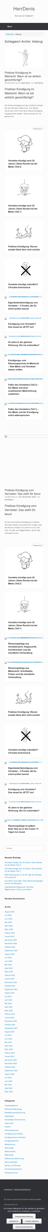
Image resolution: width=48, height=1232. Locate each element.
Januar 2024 (9, 1017)
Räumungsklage (11, 1162)
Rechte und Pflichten (13, 1165)
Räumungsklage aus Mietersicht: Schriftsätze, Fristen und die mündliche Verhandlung (21, 672)
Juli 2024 (8, 996)
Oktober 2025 (10, 947)
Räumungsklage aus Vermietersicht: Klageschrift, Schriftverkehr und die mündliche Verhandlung (22, 648)
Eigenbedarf (9, 1116)
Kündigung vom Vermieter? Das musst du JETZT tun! (22, 325)
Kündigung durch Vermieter (15, 1137)
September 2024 (11, 989)
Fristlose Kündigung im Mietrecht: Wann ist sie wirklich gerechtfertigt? (23, 76)
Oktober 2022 (10, 1067)
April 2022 (8, 1088)
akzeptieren (13, 1221)
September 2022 (11, 1070)
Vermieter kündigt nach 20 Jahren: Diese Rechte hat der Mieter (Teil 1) (22, 208)
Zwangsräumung (11, 1172)
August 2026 (9, 911)
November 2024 (11, 982)
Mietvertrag (9, 1155)
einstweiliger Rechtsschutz (15, 1119)
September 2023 (11, 1028)
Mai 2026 (8, 922)
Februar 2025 (10, 975)
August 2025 (9, 954)
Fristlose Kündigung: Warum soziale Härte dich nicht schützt (24, 248)
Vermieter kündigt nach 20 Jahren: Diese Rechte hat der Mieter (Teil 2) (22, 163)
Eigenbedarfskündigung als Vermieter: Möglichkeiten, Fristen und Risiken (19, 888)
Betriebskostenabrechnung (15, 1112)
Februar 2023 (10, 1053)
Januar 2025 (9, 978)
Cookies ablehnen (32, 1221)
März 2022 (9, 1091)
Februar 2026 (10, 933)
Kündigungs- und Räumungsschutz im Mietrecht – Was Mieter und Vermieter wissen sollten (23, 365)
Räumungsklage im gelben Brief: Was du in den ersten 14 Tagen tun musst (23, 828)
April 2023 (8, 1045)
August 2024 (9, 992)
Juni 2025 (8, 961)
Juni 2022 (8, 1081)
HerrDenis (39, 83)
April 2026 (8, 925)
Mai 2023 (8, 1042)
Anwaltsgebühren (11, 1105)
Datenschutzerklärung (24, 1216)
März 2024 (9, 1010)
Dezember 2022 (11, 1060)
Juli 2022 (8, 1077)
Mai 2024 (8, 1003)
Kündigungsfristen (12, 1140)
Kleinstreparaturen (12, 1130)
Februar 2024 (10, 1014)
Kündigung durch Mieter (14, 1133)
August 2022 (9, 1074)
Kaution (8, 1126)
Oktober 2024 (10, 985)
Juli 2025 (8, 957)
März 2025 (9, 971)
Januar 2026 (9, 936)
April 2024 (8, 1007)
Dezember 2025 (11, 940)
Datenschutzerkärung (22, 1189)
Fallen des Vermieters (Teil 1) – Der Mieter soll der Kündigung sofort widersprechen (23, 412)
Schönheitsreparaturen (13, 1169)
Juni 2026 (8, 918)
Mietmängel (9, 1148)
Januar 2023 (9, 1056)
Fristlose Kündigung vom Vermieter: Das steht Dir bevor (23, 492)
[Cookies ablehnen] (44, 1218)
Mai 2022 (8, 1084)
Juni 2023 (8, 1038)
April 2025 (8, 968)
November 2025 (11, 943)
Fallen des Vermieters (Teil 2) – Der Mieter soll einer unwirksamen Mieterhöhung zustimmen (23, 389)
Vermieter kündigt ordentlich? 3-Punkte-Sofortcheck (23, 286)
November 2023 (11, 1021)
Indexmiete (9, 1123)
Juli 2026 (8, 915)
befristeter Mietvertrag (13, 1109)
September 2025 (11, 950)
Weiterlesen (38, 129)
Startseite (9, 34)
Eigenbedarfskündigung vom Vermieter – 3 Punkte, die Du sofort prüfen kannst (23, 305)
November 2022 (11, 1063)
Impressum (8, 1189)
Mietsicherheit (10, 1151)
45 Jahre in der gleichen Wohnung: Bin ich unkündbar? (23, 344)
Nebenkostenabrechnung (14, 1158)
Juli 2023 (8, 1035)
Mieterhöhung (10, 1144)
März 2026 (9, 929)
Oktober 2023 (10, 1024)
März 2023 (9, 1049)
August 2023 (9, 1031)
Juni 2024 (8, 1000)
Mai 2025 (8, 964)
